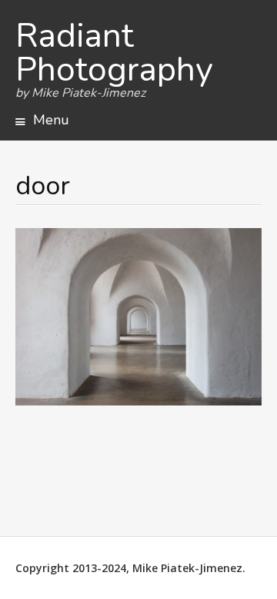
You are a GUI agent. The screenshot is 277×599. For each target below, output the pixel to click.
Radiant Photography (114, 53)
